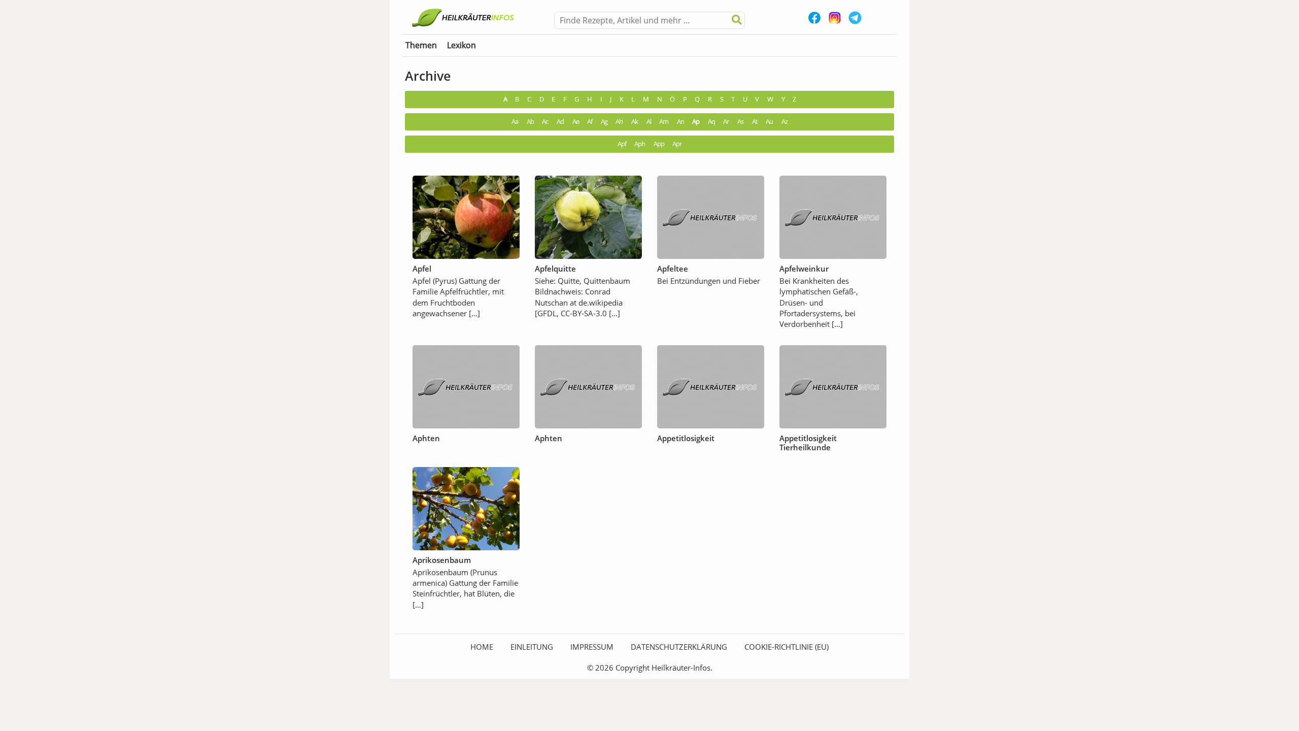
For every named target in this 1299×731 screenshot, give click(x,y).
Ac (545, 121)
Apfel (422, 268)
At (755, 121)
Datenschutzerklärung (679, 647)
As (740, 121)
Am (663, 121)
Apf (622, 144)
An (680, 121)
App (659, 144)
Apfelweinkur (804, 268)
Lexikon (461, 45)
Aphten (426, 438)
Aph (639, 144)
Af (589, 121)
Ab (530, 121)
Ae (575, 121)
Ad (560, 121)
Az (784, 121)
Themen (421, 45)
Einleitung (531, 647)
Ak (634, 121)
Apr (676, 144)
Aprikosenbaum (442, 560)
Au (769, 121)
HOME (481, 647)
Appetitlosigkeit (685, 438)
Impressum (591, 647)
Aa (514, 121)
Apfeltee (672, 268)
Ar (726, 121)
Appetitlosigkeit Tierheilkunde (808, 442)
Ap (695, 121)
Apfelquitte (555, 268)
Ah (619, 121)
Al (648, 121)
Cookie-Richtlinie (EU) (786, 647)
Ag (604, 121)
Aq (711, 121)
